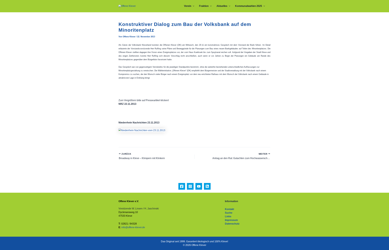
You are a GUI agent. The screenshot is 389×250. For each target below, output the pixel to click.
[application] (192, 6)
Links (228, 216)
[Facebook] (181, 186)
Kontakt (229, 209)
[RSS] (207, 186)
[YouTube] (198, 186)
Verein (187, 6)
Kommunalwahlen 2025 (248, 6)
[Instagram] (190, 186)
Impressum (231, 220)
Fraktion (204, 6)
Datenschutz (232, 223)
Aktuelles (222, 6)
